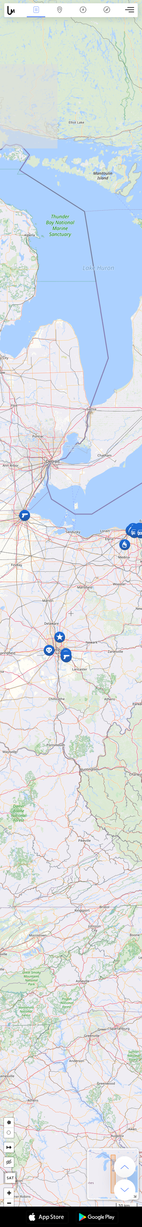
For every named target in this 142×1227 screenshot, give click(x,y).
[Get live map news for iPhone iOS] (47, 1218)
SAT (10, 1178)
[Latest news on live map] (14, 10)
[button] (59, 637)
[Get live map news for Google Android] (97, 1218)
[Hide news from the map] (9, 1162)
